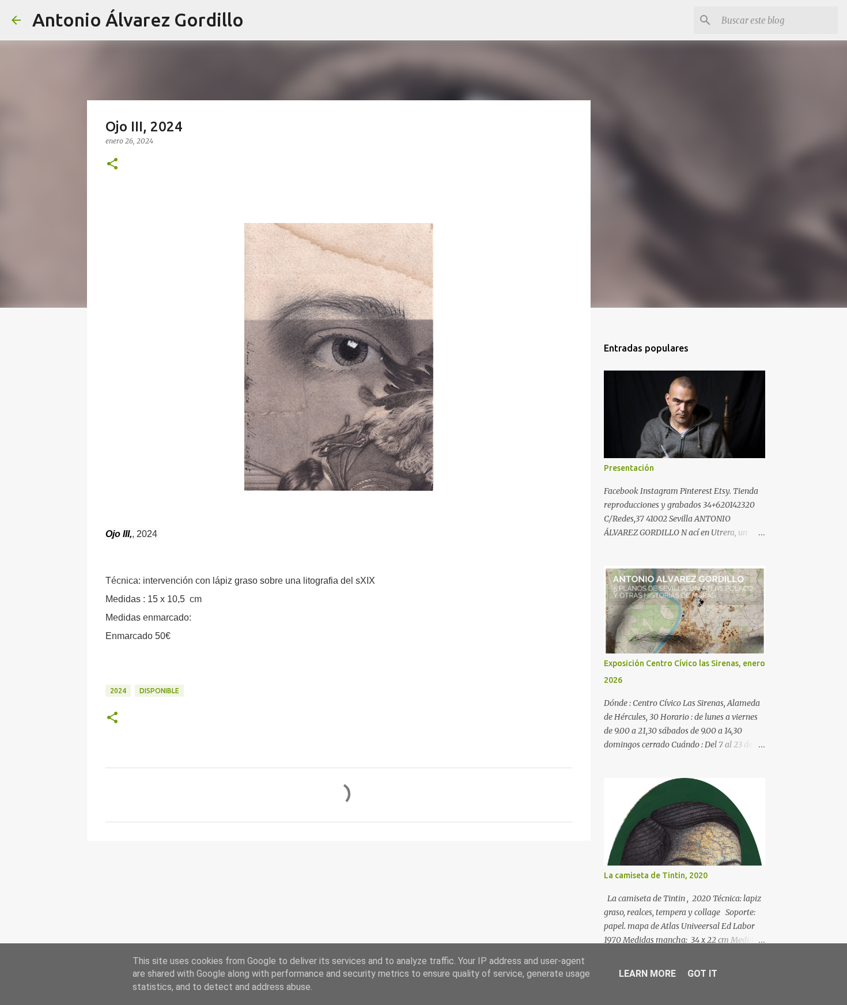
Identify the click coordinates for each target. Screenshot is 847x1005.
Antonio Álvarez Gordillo (138, 19)
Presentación (629, 468)
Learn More (647, 973)
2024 (118, 690)
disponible (159, 690)
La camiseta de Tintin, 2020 (656, 875)
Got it (702, 973)
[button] (112, 164)
